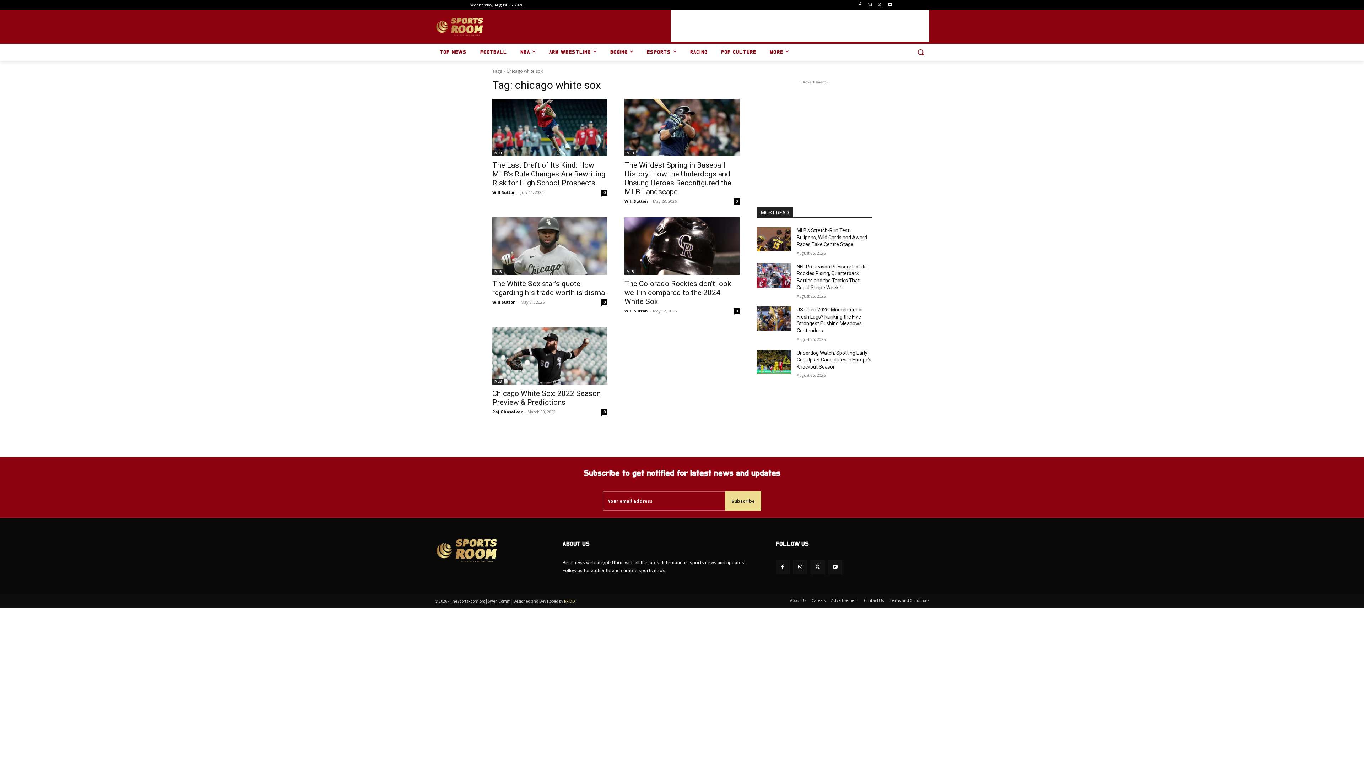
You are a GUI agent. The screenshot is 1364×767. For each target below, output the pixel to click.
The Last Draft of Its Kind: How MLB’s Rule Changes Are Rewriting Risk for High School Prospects (548, 174)
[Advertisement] (800, 26)
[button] (920, 52)
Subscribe (743, 501)
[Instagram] (870, 5)
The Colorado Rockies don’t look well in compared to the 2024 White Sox (677, 292)
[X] (880, 5)
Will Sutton (504, 192)
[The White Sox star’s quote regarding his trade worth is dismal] (549, 246)
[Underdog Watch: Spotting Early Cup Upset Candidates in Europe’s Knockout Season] (774, 362)
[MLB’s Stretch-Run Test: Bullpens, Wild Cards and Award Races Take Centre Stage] (774, 239)
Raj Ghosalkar (507, 411)
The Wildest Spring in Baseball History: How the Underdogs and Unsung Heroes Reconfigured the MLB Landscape (677, 178)
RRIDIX (569, 601)
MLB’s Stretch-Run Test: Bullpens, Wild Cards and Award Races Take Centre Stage (832, 237)
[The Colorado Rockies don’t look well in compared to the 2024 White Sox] (682, 246)
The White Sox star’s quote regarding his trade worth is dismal (549, 288)
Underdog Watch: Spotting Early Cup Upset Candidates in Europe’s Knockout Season (834, 360)
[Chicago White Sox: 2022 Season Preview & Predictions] (549, 356)
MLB (498, 153)
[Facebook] (860, 5)
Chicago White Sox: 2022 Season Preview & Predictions (546, 398)
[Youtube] (890, 5)
